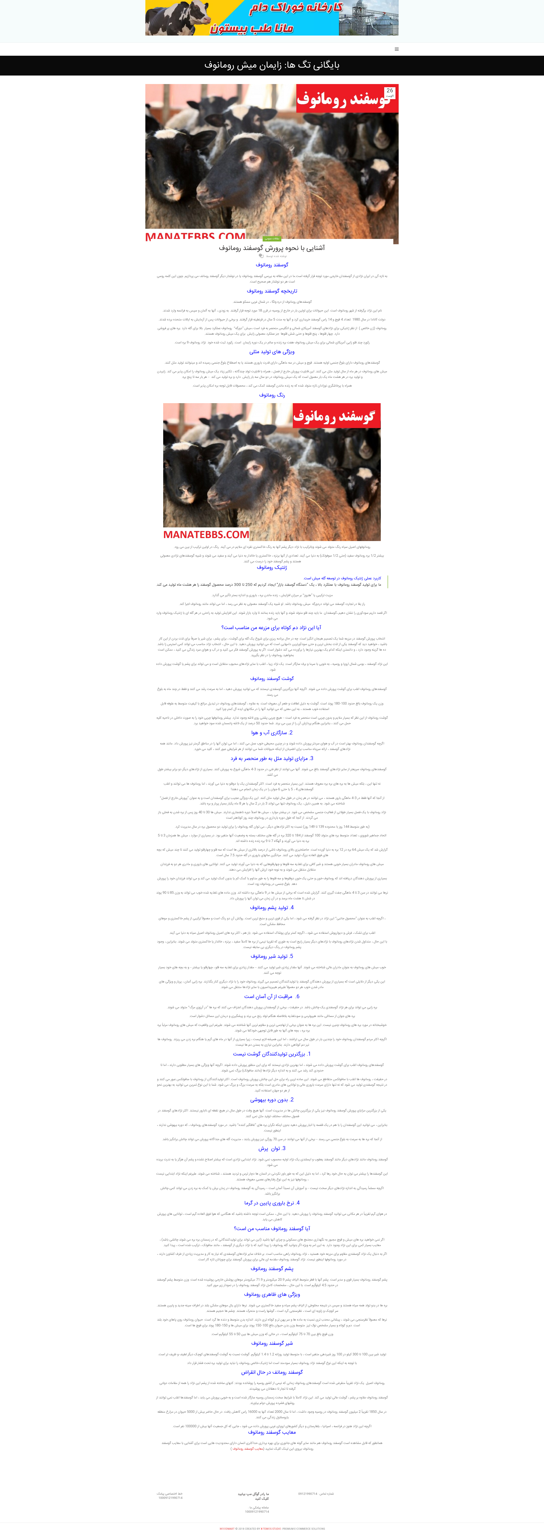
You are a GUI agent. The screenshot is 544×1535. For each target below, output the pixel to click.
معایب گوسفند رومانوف (248, 1449)
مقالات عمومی (272, 239)
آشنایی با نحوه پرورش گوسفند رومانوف (272, 248)
